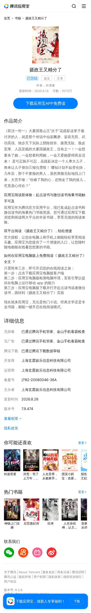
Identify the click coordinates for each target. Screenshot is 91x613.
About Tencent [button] (29, 572)
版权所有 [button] (25, 577)
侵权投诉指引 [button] (72, 577)
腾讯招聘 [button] (78, 572)
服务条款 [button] (48, 572)
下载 (77, 601)
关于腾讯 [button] (10, 572)
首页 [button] (7, 18)
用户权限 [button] (40, 577)
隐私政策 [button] (11, 428)
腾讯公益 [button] (10, 577)
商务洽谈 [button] (63, 572)
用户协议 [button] (10, 581)
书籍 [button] (18, 18)
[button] (17, 6)
